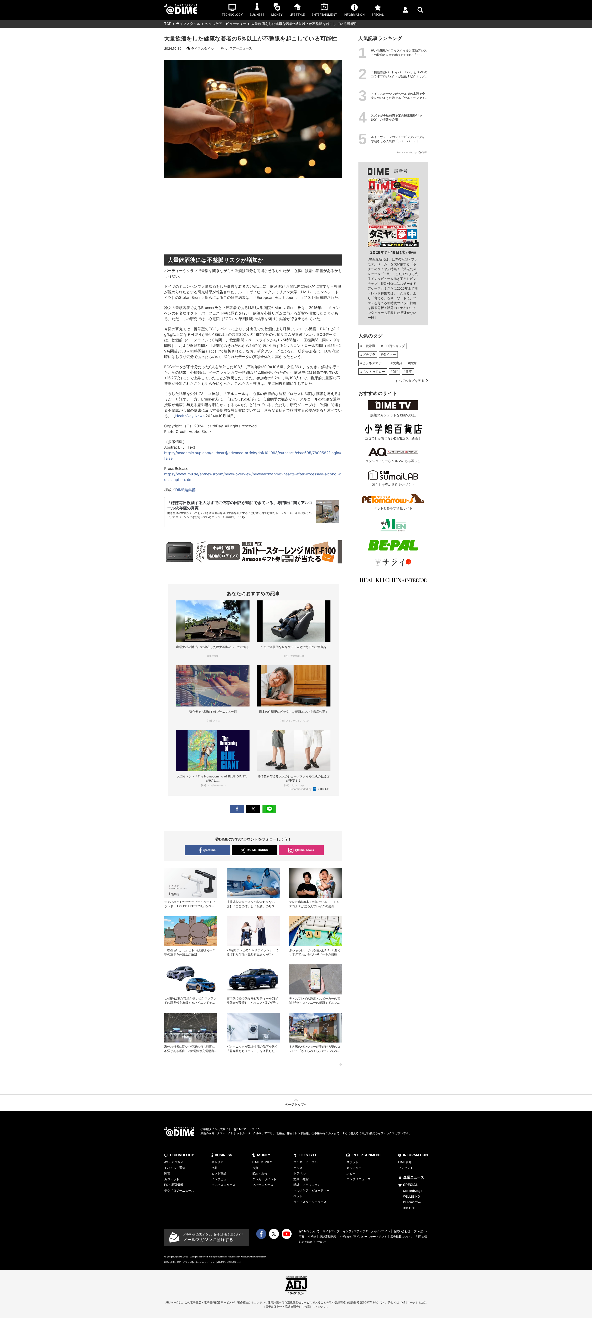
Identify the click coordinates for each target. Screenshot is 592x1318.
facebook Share (237, 809)
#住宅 (408, 371)
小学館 (312, 1236)
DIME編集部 (185, 489)
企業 (214, 1168)
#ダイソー (388, 354)
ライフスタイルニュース (310, 1202)
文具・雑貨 (300, 1179)
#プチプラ (367, 354)
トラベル (299, 1173)
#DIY (394, 371)
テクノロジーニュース (179, 1190)
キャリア (217, 1162)
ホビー (350, 1173)
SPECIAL (410, 1185)
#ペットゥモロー (372, 371)
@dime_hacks (304, 850)
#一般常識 (367, 346)
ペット (297, 1196)
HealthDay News (189, 415)
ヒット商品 (218, 1173)
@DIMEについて (309, 1231)
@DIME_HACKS (257, 850)
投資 (255, 1168)
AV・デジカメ (173, 1162)
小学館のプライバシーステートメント (363, 1236)
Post (253, 809)
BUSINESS (223, 1155)
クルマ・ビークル (305, 1162)
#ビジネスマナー (372, 363)
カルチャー (353, 1168)
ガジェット (171, 1179)
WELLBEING (411, 1196)
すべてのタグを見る (409, 380)
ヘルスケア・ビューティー (226, 23)
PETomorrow (412, 1202)
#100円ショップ (393, 346)
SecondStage (412, 1191)
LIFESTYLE (308, 1155)
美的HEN (409, 1208)
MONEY (263, 1155)
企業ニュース (413, 1177)
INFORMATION (415, 1155)
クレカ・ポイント (264, 1179)
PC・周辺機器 (173, 1185)
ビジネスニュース (223, 1185)
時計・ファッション (307, 1185)
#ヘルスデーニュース (236, 48)
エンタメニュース (358, 1179)
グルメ (297, 1168)
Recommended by (301, 789)
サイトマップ (331, 1231)
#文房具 (396, 363)
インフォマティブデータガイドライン (366, 1231)
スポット (352, 1162)
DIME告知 (405, 1162)
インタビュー (220, 1179)
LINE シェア (269, 809)
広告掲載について (401, 1236)
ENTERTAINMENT (366, 1155)
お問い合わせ (402, 1231)
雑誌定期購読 (328, 1236)
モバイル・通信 (174, 1168)
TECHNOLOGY (181, 1155)
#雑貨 (412, 363)
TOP (167, 23)
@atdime (209, 850)
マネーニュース (262, 1185)
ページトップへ (296, 1104)
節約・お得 (259, 1173)
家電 (167, 1173)
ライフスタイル (188, 23)
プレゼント (405, 1168)
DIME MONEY (262, 1162)
